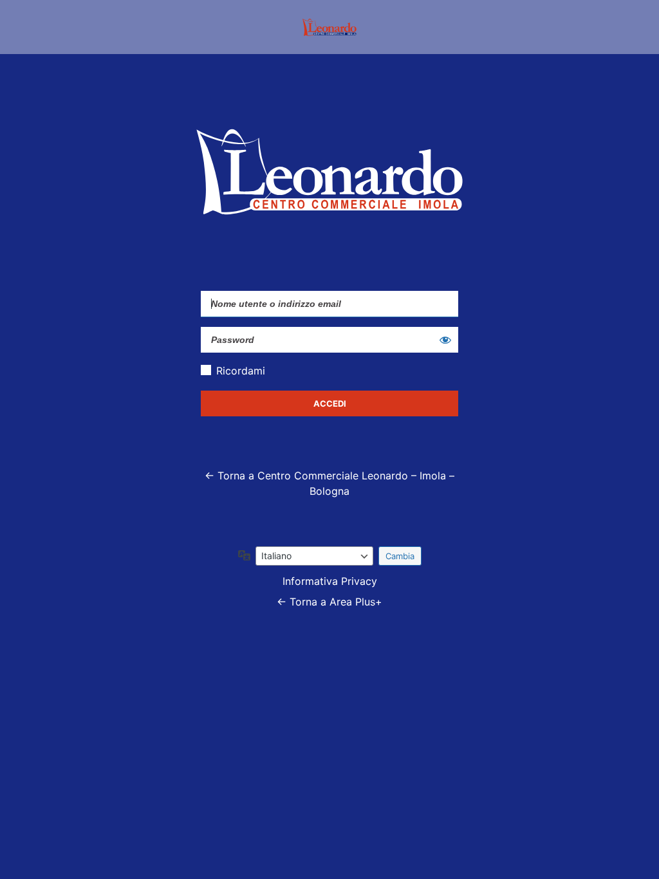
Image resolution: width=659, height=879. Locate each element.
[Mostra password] (445, 340)
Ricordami (240, 370)
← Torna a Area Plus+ (329, 601)
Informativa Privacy (330, 581)
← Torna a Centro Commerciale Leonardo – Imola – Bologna (329, 483)
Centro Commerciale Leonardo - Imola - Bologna (329, 27)
